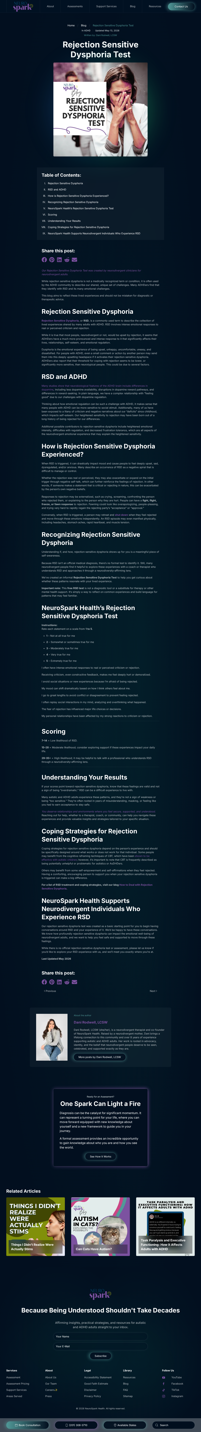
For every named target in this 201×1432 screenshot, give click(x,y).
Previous (51, 991)
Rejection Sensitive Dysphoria (66, 183)
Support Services (16, 1389)
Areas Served (14, 1396)
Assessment (13, 1377)
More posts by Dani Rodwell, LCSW (100, 1057)
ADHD (87, 30)
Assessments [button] (75, 6)
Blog (132, 6)
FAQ (125, 1389)
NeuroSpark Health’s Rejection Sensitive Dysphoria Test (81, 208)
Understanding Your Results (64, 220)
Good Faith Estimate (96, 1383)
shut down (121, 514)
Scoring (52, 214)
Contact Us (181, 6)
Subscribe (100, 1355)
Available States (126, 1425)
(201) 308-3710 (78, 1425)
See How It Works (100, 1156)
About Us (50, 1377)
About (50, 6)
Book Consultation (29, 1425)
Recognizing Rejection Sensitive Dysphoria (73, 202)
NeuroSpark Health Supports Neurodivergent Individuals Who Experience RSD (94, 233)
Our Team (51, 1383)
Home (71, 25)
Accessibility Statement (97, 1377)
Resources (155, 6)
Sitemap (128, 1396)
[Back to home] (23, 6)
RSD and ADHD (57, 189)
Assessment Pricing (17, 1383)
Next (152, 991)
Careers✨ (51, 1389)
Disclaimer (90, 1389)
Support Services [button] (106, 6)
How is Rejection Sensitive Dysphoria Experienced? (78, 195)
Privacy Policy (92, 1396)
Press (48, 1396)
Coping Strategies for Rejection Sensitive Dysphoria (78, 227)
